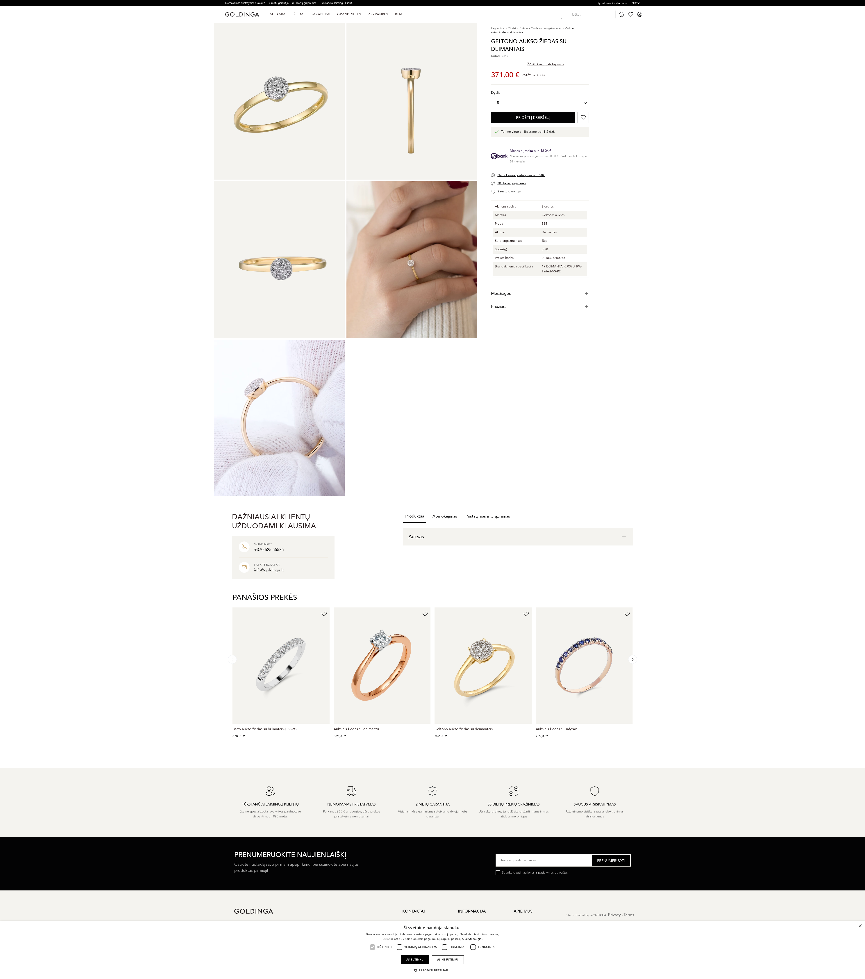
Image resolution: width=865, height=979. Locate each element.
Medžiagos (501, 293)
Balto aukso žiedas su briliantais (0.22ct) (264, 729)
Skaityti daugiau (472, 939)
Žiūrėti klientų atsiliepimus (545, 64)
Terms (629, 915)
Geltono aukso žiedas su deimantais (464, 729)
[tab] (540, 293)
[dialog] (432, 950)
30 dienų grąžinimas (304, 3)
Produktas (414, 516)
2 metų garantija (279, 3)
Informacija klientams (614, 3)
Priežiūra (498, 306)
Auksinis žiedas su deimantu (356, 729)
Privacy (614, 915)
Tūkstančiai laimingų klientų (336, 3)
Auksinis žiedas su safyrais (556, 729)
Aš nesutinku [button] (447, 959)
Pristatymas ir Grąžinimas (487, 516)
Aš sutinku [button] (414, 959)
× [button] (860, 926)
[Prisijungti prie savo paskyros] (639, 14)
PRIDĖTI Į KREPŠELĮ (533, 117)
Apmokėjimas (444, 516)
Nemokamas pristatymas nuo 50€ (245, 3)
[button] (432, 970)
